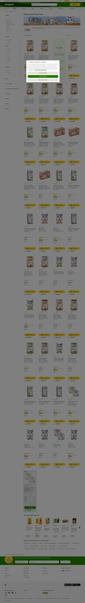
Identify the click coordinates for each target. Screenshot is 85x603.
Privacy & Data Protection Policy (40, 70)
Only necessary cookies (43, 79)
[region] (43, 71)
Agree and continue (43, 76)
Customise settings (43, 73)
